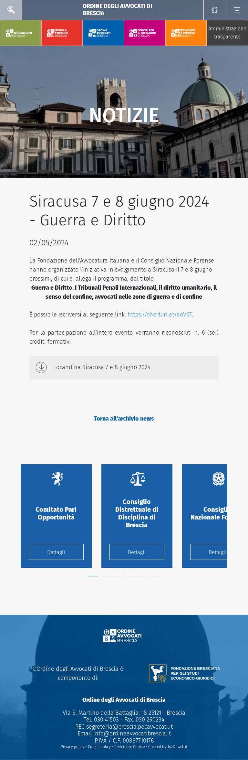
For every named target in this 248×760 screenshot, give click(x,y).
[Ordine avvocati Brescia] (124, 636)
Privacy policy (72, 746)
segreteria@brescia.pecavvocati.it (129, 726)
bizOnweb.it (177, 746)
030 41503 (105, 719)
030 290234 (149, 719)
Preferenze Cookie (129, 746)
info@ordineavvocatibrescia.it (132, 733)
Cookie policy (99, 746)
